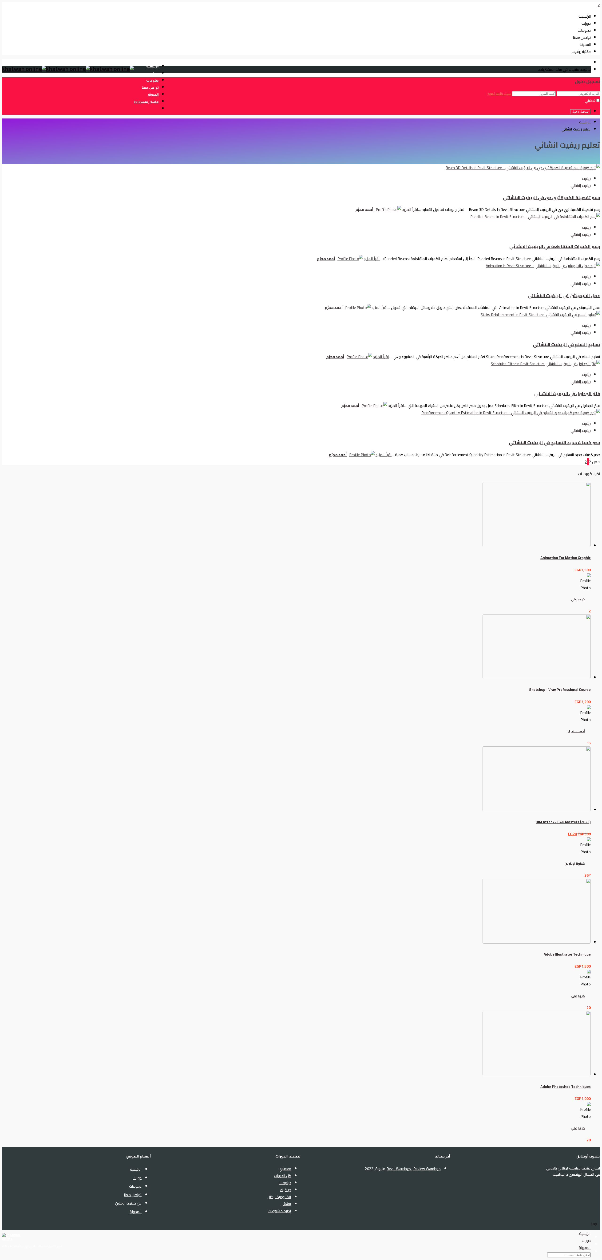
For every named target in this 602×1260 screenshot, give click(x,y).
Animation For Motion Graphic (565, 557)
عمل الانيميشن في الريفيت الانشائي (564, 295)
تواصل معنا (582, 37)
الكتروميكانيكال (279, 1196)
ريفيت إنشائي (580, 185)
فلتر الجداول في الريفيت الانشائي (567, 394)
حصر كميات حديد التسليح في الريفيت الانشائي (554, 442)
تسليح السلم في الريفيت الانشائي (566, 344)
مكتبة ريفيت (581, 52)
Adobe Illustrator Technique (567, 954)
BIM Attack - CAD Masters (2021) (563, 821)
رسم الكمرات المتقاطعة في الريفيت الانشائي (554, 246)
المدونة (585, 45)
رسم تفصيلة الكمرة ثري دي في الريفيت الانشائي (551, 197)
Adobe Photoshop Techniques (565, 1086)
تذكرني (590, 100)
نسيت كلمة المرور (499, 94)
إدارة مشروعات (279, 1210)
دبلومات (584, 30)
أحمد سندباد (576, 731)
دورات (586, 23)
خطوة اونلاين (575, 863)
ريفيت (586, 178)
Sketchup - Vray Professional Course (560, 689)
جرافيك (285, 1189)
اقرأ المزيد (410, 209)
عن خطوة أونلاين (128, 1203)
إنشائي (286, 1203)
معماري (284, 1168)
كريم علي (578, 599)
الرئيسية (584, 16)
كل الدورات (282, 1175)
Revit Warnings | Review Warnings (414, 1168)
